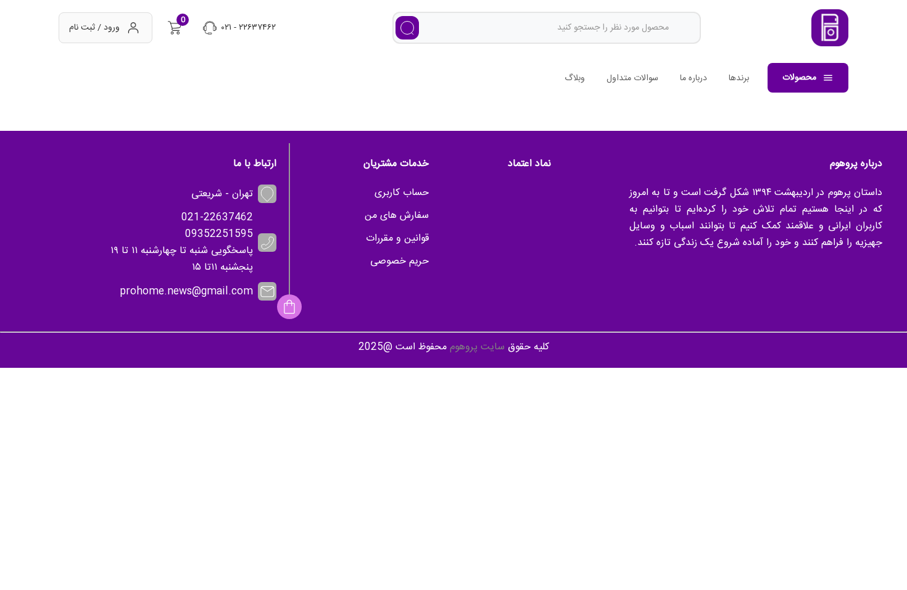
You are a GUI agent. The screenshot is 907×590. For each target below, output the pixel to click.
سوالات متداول (632, 78)
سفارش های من (397, 215)
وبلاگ (575, 78)
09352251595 (219, 234)
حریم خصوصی (399, 261)
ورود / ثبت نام (94, 27)
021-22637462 (217, 217)
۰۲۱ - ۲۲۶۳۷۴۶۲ (249, 27)
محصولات (799, 77)
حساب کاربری (402, 193)
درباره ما (693, 78)
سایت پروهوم (477, 347)
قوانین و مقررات (397, 238)
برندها (739, 78)
